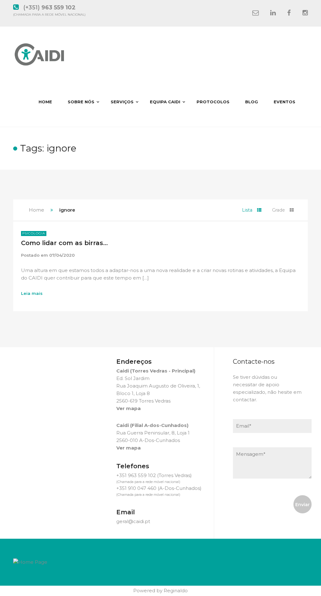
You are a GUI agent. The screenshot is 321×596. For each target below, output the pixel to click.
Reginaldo (176, 590)
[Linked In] (273, 13)
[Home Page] (30, 562)
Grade (278, 210)
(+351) (49, 7)
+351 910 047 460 (136, 488)
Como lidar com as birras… (64, 243)
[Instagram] (305, 13)
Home (36, 210)
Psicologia (33, 233)
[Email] (255, 13)
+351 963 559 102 (136, 475)
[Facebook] (289, 13)
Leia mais (32, 293)
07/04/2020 (62, 255)
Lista (247, 210)
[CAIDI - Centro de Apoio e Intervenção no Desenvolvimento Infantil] (40, 52)
